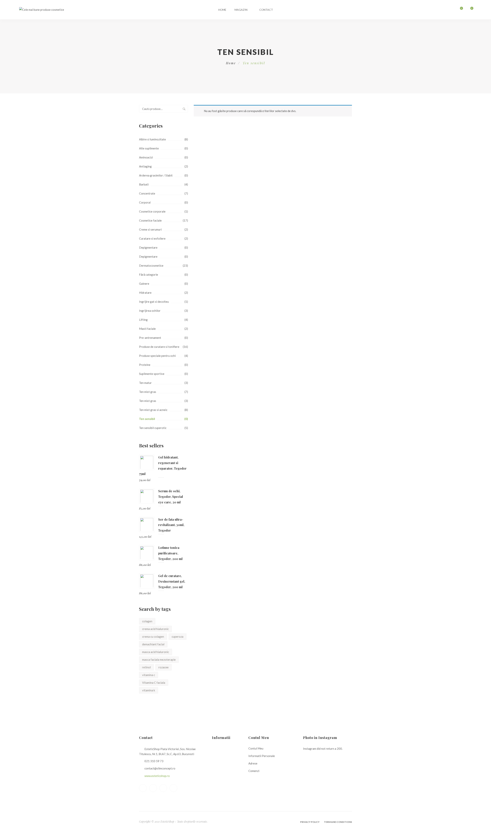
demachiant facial (153, 644)
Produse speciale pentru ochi (157, 355)
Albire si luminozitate (152, 139)
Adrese (252, 763)
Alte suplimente (149, 148)
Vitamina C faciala (153, 682)
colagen (147, 621)
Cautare (184, 109)
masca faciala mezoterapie (159, 659)
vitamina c (148, 675)
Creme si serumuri (150, 229)
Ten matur (145, 382)
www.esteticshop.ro (157, 776)
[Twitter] (153, 788)
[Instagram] (173, 788)
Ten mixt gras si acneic (153, 409)
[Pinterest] (163, 788)
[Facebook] (143, 788)
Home (222, 9)
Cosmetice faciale (150, 220)
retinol (146, 667)
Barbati (144, 184)
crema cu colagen (153, 636)
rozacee (163, 667)
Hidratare (145, 292)
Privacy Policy (310, 821)
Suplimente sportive (151, 373)
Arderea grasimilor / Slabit (156, 175)
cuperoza (177, 636)
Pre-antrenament (150, 337)
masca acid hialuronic (155, 652)
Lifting (143, 319)
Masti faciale (147, 328)
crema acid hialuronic (155, 629)
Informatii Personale (261, 756)
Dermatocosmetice (151, 265)
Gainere (144, 283)
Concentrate (147, 193)
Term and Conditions (338, 821)
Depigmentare (148, 247)
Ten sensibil (147, 419)
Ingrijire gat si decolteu (154, 301)
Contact (266, 9)
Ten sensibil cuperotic (152, 428)
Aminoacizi (146, 157)
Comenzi (253, 771)
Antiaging (145, 166)
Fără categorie (148, 274)
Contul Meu (255, 748)
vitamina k (148, 690)
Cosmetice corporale (152, 211)
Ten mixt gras (147, 391)
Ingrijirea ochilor (150, 310)
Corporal (145, 202)
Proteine (144, 364)
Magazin (241, 9)
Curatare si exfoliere (152, 238)
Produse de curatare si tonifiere (159, 346)
